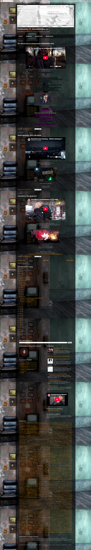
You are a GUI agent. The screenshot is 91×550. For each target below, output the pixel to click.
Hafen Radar (58, 464)
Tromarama (41, 524)
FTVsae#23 (54, 458)
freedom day (25, 457)
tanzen (61, 522)
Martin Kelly (53, 488)
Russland (39, 508)
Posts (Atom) (25, 263)
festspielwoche (61, 450)
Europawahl (37, 449)
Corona (36, 439)
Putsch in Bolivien (45, 503)
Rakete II (28, 504)
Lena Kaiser (53, 484)
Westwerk (44, 529)
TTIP (55, 524)
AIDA (52, 424)
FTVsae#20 (49, 458)
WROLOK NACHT (22, 532)
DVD (58, 446)
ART (61, 429)
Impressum (24, 473)
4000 (20, 424)
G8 (63, 459)
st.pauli (40, 517)
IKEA (69, 472)
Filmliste (60, 454)
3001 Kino (70, 423)
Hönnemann (41, 472)
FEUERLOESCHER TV (25, 452)
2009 (20, 324)
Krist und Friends (51, 480)
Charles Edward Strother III (57, 437)
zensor (43, 532)
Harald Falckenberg (43, 469)
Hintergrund (47, 471)
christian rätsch (24, 438)
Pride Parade (64, 500)
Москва (20, 533)
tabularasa (46, 521)
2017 (20, 309)
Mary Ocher (70, 488)
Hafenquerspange (27, 465)
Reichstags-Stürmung (50, 505)
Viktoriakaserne (54, 527)
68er (22, 424)
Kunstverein (63, 481)
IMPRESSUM (49, 36)
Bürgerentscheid (22, 437)
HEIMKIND (48, 470)
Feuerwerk (35, 454)
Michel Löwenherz (45, 490)
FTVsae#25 (58, 458)
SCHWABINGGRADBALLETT (51, 513)
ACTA (44, 424)
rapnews (44, 504)
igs (67, 472)
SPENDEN (70, 516)
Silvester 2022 (43, 515)
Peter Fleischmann (54, 497)
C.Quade (27, 437)
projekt (32, 501)
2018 (20, 308)
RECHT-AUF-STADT (34, 505)
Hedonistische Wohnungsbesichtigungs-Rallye (33, 470)
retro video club (57, 506)
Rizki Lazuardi (29, 507)
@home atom (21, 422)
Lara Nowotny (25, 484)
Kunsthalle (54, 481)
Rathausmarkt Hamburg (67, 504)
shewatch (64, 514)
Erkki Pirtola (50, 448)
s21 (57, 508)
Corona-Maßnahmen (44, 439)
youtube (29, 532)
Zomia (65, 532)
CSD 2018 (68, 439)
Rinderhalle (70, 506)
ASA (46, 430)
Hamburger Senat (26, 468)
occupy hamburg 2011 (68, 494)
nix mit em (20, 494)
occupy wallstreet (22, 495)
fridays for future (30, 457)
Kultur (67, 480)
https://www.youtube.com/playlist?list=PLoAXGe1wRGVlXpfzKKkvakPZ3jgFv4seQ (45, 254)
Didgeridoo (52, 443)
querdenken (51, 503)
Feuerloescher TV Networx (47, 453)
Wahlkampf (61, 528)
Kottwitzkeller (69, 479)
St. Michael (36, 517)
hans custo (67, 468)
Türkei (61, 524)
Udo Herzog (44, 525)
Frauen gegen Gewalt (66, 456)
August (22, 285)
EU (68, 448)
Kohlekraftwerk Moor (37, 479)
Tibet (57, 523)
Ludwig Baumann (37, 486)
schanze (44, 509)
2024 (20, 271)
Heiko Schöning (43, 470)
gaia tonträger (67, 459)
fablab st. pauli (65, 449)
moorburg (39, 491)
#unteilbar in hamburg (45, 422)
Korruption (64, 479)
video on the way (36, 527)
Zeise (31, 532)
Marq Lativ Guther (42, 488)
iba (66, 472)
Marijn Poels (63, 487)
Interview (64, 473)
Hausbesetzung (22, 470)
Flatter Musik (46, 455)
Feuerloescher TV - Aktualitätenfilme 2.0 (32, 29)
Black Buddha (48, 433)
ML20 (33, 491)
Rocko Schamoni (54, 507)
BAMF (64, 431)
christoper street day (53, 438)
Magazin (62, 486)
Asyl (54, 430)
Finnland (27, 455)
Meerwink (38, 489)
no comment (28, 494)
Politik (70, 498)
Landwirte (20, 484)
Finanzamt (21, 455)
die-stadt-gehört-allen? (43, 444)
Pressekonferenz (53, 500)
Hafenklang (21, 465)
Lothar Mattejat (27, 486)
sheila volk (57, 514)
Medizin (36, 489)
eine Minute (33, 447)
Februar (22, 296)
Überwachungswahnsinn (37, 525)
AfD (45, 424)
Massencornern (22, 489)
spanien (59, 516)
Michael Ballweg (24, 490)
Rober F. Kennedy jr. (35, 507)
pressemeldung (59, 500)
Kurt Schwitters (69, 481)
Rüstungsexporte (44, 508)
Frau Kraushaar (58, 456)
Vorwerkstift (53, 528)
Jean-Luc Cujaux (68, 474)
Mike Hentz (26, 491)
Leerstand (42, 484)
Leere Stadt (37, 484)
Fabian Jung (56, 449)
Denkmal (36, 443)
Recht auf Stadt (26, 505)
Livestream (60, 485)
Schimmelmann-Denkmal (29, 512)
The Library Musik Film (33, 523)
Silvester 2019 (38, 515)
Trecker (37, 524)
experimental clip (46, 449)
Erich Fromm (42, 448)
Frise (45, 457)
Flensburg (49, 455)
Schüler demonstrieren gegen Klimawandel (32, 513)
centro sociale (44, 437)
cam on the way (38, 437)
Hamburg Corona (47, 465)
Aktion (70, 424)
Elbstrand (55, 447)
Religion (25, 506)
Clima (27, 439)
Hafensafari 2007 (33, 465)
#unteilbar (39, 422)
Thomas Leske (48, 523)
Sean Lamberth (34, 514)
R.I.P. (65, 503)
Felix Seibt (48, 450)
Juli (21, 287)
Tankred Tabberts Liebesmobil (43, 522)
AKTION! (22, 372)
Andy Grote (46, 427)
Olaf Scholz (38, 495)
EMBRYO (28, 448)
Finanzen (24, 455)
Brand (49, 434)
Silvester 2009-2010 (27, 515)
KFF (50, 477)
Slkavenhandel (34, 516)
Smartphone (39, 516)
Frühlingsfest (49, 457)
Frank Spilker (26, 456)
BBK (49, 432)
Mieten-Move (54, 490)
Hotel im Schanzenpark (52, 472)
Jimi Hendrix (23, 475)
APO (46, 428)
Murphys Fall (63, 491)
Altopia (24, 427)
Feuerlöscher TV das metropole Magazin (65, 453)
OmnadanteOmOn (60, 495)
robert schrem (48, 507)
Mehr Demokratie (44, 489)
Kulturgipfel (29, 481)
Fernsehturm (56, 450)
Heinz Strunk (53, 470)
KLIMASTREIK (22, 479)
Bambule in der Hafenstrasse (58, 431)
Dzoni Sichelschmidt (62, 446)
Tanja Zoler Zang (28, 522)
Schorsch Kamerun (68, 512)
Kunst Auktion (49, 481)
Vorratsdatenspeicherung (42, 528)
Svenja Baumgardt (40, 521)
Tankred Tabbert (34, 522)
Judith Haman (69, 475)
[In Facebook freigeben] (39, 129)
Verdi (62, 526)
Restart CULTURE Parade (49, 506)
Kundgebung (39, 481)
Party (57, 496)
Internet (61, 473)
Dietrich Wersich (54, 444)
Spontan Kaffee (27, 517)
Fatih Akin (32, 450)
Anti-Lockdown (30, 428)
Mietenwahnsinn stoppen (62, 490)
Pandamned (51, 496)
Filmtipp (64, 454)
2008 (20, 326)
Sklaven (56, 515)
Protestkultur (64, 501)
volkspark (26, 528)
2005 (20, 331)
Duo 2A (55, 446)
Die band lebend (58, 443)
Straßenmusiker (69, 518)
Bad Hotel (37, 431)
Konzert (61, 479)
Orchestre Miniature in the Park (36, 496)
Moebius (36, 491)
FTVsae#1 (66, 457)
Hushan (64, 472)
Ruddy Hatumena (27, 508)
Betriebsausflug (28, 433)
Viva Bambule (68, 527)
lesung (57, 484)
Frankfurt (29, 456)
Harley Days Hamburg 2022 (52, 469)
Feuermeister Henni (22, 454)
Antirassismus (38, 428)
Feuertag (27, 454)
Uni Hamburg (24, 526)
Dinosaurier (59, 444)
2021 (20, 277)
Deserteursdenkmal (47, 443)
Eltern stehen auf (22, 448)
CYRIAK (41, 440)
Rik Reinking (65, 506)
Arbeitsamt (49, 428)
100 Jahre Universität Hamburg (62, 422)
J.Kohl (33, 474)
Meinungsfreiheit (50, 489)
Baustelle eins (33, 432)
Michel (40, 490)
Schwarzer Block (59, 513)
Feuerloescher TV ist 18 (29, 453)
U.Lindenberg (21, 525)
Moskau (42, 491)
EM (26, 448)
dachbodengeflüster (46, 440)
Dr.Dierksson (41, 446)
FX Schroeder (34, 459)
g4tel (62, 459)
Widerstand (48, 529)
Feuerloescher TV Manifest (37, 453)
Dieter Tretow (49, 444)
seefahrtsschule (40, 514)
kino (55, 477)
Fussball (29, 459)
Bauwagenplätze (45, 432)
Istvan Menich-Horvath (28, 474)
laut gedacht (30, 484)
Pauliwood (70, 496)
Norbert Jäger (49, 494)
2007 (20, 327)
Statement (70, 517)
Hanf (48, 468)
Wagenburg (57, 528)
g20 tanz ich (47, 459)
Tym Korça (70, 524)
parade (54, 496)
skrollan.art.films (23, 516)
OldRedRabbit (50, 495)
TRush (53, 524)
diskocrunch (21, 445)
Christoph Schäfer (68, 438)
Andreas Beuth (35, 427)
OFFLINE (27, 495)
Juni (21, 289)
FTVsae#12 (70, 457)
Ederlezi (67, 446)
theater (39, 523)
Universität (29, 526)
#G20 (25, 422)
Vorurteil (49, 528)
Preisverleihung (38, 500)
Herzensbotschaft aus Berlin (30, 471)
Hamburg (40, 465)
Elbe (45, 447)
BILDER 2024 (39, 36)
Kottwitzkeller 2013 (23, 480)
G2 (41, 459)
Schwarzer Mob (25, 514)
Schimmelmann (22, 512)
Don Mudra (62, 445)
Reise (68, 505)
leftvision (46, 484)
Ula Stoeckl (49, 525)
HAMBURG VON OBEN (57, 465)
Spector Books (65, 516)
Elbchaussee (41, 447)
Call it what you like (32, 437)
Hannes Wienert (52, 468)
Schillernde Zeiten (63, 511)
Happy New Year (35, 469)
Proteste (59, 501)
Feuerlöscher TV (55, 453)
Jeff (20, 475)
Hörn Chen (45, 472)
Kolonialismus (44, 479)
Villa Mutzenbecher (60, 527)
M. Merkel (56, 486)
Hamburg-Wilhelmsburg (67, 465)
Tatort (64, 522)
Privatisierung (69, 500)
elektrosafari (59, 447)
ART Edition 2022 (33, 430)
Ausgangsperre (69, 430)
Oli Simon (55, 495)
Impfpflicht (21, 473)
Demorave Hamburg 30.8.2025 (54, 380)
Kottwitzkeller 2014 (31, 480)
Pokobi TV (64, 498)
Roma (66, 507)
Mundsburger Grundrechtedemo (55, 491)
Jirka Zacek (27, 475)
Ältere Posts (69, 260)
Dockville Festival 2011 (49, 445)
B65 (34, 431)
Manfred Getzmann (54, 487)
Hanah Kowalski (40, 468)
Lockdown (64, 485)
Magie (66, 486)
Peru (39, 497)
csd (65, 439)
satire (36, 509)
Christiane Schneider (38, 438)
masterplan (28, 489)
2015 (20, 313)
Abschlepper (34, 424)
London (70, 485)
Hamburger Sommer (33, 468)
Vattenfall (55, 526)
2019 (20, 306)
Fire (29, 455)
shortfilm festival (69, 514)
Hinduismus (42, 471)
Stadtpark (53, 517)
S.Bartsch (55, 508)
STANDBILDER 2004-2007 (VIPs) (27, 369)
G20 (44, 459)
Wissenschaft (35, 530)
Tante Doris (50, 522)
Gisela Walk (48, 461)
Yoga (26, 532)
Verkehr (70, 526)
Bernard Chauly (21, 433)
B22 (32, 431)
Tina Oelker (24, 524)
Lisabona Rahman (46, 485)
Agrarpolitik (49, 424)
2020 (20, 278)
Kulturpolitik (34, 481)
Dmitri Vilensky (42, 445)
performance (26, 497)
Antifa (34, 428)
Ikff (71, 472)
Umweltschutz (63, 525)
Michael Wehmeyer (36, 490)
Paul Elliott (65, 496)
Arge (50, 429)
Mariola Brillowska (69, 487)
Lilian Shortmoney (39, 485)
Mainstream (41, 487)
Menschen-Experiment (57, 489)
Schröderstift (21, 513)
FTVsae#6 (21, 459)
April (21, 293)
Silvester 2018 (33, 515)
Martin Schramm (64, 488)
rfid (62, 506)
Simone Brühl (48, 515)
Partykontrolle (61, 496)
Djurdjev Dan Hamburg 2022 (34, 445)
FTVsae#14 (25, 458)
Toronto (34, 524)
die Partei (28, 444)
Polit (67, 498)
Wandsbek (70, 528)
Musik (29, 493)
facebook (23, 450)
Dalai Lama (61, 440)
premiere (42, 500)
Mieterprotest (69, 490)
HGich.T (39, 471)
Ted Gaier (70, 522)
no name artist (32, 494)
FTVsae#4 (70, 458)
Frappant (33, 456)
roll (64, 507)
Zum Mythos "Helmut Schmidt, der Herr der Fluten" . (59, 356)
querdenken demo (57, 503)
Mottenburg (46, 491)
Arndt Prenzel (54, 429)
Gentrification (53, 460)
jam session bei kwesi (47, 474)
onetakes (25, 496)
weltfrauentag (39, 529)
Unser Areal (34, 526)
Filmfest (53, 454)
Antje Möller (43, 428)
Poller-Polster (24, 500)
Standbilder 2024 (23, 361)
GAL (71, 459)
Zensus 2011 (47, 532)
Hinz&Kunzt (51, 471)
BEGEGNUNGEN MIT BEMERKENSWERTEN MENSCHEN (59, 432)
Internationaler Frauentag (54, 473)
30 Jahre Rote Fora (64, 423)
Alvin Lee (26, 427)
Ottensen (47, 496)
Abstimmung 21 (39, 424)
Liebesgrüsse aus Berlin (63, 484)
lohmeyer (67, 485)
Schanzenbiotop (50, 509)
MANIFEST (29, 36)
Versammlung (22, 527)
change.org (51, 437)
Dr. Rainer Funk (29, 446)
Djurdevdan (25, 445)
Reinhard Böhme (64, 505)
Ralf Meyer (31, 504)
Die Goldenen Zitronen (65, 443)
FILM (39, 454)
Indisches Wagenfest (30, 473)
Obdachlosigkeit (61, 494)
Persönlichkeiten (33, 497)
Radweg (20, 504)
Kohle (26, 479)
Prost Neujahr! (49, 501)
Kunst (44, 481)
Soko (45, 516)
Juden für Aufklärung (62, 475)
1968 (25, 423)
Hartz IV (60, 469)
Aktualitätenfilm (22, 426)
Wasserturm (21, 529)
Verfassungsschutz (66, 526)
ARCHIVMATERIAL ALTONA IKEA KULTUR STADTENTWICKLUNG (35, 429)
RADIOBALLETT (69, 503)
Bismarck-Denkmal (43, 433)
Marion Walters (22, 488)
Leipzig (49, 484)
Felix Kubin (44, 450)
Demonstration (58, 441)
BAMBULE (41, 431)
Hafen (54, 464)
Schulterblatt (44, 513)
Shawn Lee (50, 514)
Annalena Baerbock (68, 427)
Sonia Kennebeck (54, 516)
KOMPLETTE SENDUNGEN (53, 479)
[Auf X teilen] (38, 129)
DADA (51, 440)
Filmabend (42, 454)
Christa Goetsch (66, 437)
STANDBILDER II (24, 364)
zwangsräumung (69, 532)
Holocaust (21, 472)
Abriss (31, 424)
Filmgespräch (57, 454)
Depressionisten (41, 443)
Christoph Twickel (22, 439)
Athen (57, 430)
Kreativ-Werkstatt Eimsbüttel (40, 480)
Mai (21, 291)
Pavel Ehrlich (21, 497)
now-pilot (53, 494)
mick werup (50, 490)
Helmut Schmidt (58, 470)
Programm (29, 501)
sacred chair (61, 508)
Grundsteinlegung (27, 464)
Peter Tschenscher (66, 497)
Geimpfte (42, 460)
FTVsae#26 (62, 458)
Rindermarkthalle (22, 507)
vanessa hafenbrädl (50, 526)
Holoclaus (25, 472)
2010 (20, 322)
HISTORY (57, 471)
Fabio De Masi (61, 449)
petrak (71, 497)
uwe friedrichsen (39, 526)
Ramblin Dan (36, 504)
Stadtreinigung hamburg (59, 517)
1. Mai (55, 422)
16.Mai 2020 (21, 423)
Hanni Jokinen (58, 468)
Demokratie (52, 441)
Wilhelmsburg (56, 529)
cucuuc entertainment (36, 440)
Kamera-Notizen (48, 476)
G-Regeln (39, 459)
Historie (54, 471)
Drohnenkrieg (51, 446)
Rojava (58, 507)
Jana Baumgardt (58, 474)
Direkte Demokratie (65, 444)
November (22, 280)
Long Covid (21, 486)
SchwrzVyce (30, 514)
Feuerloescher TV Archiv (38, 452)
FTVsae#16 (33, 458)
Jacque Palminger (37, 474)
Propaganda (36, 501)
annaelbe (63, 427)
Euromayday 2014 (29, 449)
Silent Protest (21, 515)
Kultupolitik (63, 480)
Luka (41, 486)
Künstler (58, 481)
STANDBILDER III (24, 366)
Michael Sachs (30, 490)
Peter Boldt (42, 497)
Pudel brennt (40, 503)
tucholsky (57, 524)
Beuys (32, 433)
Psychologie (26, 503)
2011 (20, 320)
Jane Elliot (63, 474)
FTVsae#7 (25, 459)
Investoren (68, 473)
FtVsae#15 (29, 458)
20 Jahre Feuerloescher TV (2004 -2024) (34, 423)
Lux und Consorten (46, 486)
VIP (64, 527)
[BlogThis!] (36, 129)
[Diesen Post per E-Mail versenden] (35, 129)
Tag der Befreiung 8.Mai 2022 (64, 521)
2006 (20, 329)
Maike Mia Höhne (36, 487)
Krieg (46, 480)
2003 (20, 334)
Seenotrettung (45, 514)
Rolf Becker (62, 507)
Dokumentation (56, 445)
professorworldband (23, 501)
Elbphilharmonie (50, 447)
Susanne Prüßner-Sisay (23, 521)
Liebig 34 (68, 484)
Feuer (71, 450)
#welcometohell (51, 422)
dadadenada (55, 440)
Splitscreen (23, 517)
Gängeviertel (21, 460)
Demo (48, 441)
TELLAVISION (22, 523)
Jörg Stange (50, 475)
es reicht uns (61, 448)
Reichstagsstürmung (57, 505)
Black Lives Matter (61, 433)
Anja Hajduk (51, 427)
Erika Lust (45, 448)
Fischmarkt (32, 455)
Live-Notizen (55, 485)
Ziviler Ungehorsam (59, 532)
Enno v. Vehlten (36, 448)
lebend (34, 484)
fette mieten (66, 450)
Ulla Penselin (53, 525)
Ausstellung (29, 431)
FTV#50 (62, 457)
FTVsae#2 (45, 458)
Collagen (29, 439)
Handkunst (45, 468)
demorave (28, 443)
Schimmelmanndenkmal (38, 512)
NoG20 (36, 494)
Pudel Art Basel (34, 503)
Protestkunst (69, 501)
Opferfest (29, 496)
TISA (27, 524)
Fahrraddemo (28, 450)
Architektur (53, 428)
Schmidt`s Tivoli (55, 512)
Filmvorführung (69, 454)
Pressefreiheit (47, 500)
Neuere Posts (22, 260)
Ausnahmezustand (22, 431)
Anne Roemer (25, 428)
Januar (21, 304)
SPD (62, 516)
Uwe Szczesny (44, 526)
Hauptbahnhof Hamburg (67, 469)
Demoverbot (33, 443)
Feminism (52, 450)
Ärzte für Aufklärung (41, 430)
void (71, 527)
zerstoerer (52, 532)
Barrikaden (70, 431)
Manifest (59, 487)
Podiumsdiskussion (58, 498)
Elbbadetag (37, 447)
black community (54, 433)
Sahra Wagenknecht (66, 508)
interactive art (47, 473)
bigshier (34, 433)
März (21, 294)
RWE (52, 508)
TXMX (67, 524)
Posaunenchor (32, 500)
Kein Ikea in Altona (27, 477)
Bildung (38, 433)
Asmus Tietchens (50, 430)
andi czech (30, 427)
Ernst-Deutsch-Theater (55, 448)
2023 (20, 273)
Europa (33, 449)
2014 (20, 315)
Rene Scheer (36, 506)
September (22, 284)
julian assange (22, 476)
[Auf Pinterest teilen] (40, 129)
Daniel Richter (65, 440)
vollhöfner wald (30, 528)
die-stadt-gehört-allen (35, 444)
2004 (20, 333)
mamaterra (49, 487)
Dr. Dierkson (24, 446)
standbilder (65, 517)
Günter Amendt (46, 464)
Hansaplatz (29, 469)
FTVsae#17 (37, 458)
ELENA (64, 447)
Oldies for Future (44, 495)
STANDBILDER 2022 (24, 363)
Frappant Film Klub (38, 456)
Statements (21, 518)
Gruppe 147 (33, 464)
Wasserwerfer (26, 529)
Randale (41, 504)
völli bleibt (35, 528)
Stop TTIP (57, 518)
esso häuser (66, 448)
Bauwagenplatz (39, 432)
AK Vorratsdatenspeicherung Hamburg (61, 424)
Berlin (71, 432)
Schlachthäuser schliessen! (47, 512)
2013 (20, 317)
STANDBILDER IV (24, 368)
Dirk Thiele (70, 444)
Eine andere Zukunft (26, 447)
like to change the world (32, 485)
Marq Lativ (35, 488)
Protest (54, 501)
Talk (23, 522)
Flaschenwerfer (36, 455)
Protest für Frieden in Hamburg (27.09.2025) (57, 374)
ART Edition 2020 (25, 430)
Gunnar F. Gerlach (39, 464)
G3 (59, 459)
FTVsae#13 (21, 458)
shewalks (61, 514)
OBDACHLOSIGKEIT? (53, 385)
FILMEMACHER (48, 454)
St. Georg (32, 517)
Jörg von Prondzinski (55, 475)
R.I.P (63, 503)
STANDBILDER (23, 371)
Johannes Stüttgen (35, 475)
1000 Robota (70, 422)
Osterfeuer (43, 496)
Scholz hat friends (61, 512)
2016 (20, 311)
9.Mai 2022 (25, 424)
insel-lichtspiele (41, 473)
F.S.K (51, 449)
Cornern (32, 439)
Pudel (30, 503)
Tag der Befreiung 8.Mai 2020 (53, 521)
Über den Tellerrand (28, 525)
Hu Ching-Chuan (59, 472)
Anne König (21, 428)
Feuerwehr (31, 454)
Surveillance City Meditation (27, 196)
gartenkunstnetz (28, 460)
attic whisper (61, 430)
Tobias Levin (30, 524)
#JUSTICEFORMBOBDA (30, 422)
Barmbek (66, 431)
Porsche (28, 500)
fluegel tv (68, 455)
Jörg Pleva (46, 475)
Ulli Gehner (58, 525)
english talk (32, 448)
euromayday (23, 449)
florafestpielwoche (55, 455)
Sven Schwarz (33, 521)
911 (28, 424)
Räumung (21, 505)
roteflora (20, 508)
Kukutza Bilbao (57, 480)
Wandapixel (65, 528)
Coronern (56, 439)
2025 (20, 269)
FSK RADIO (53, 457)
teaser (67, 522)
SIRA (52, 515)
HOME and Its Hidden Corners (33, 472)
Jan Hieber (53, 474)
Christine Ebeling (45, 438)
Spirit (20, 517)
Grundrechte (21, 464)
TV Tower (63, 524)
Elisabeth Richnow (69, 447)
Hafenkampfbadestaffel (68, 464)
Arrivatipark (58, 429)
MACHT (60, 486)
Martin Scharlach (58, 488)
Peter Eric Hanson (47, 497)
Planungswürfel (51, 498)
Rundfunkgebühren (34, 508)
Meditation (32, 489)
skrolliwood (29, 516)
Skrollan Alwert (61, 515)
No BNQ (24, 494)
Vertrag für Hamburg (29, 527)
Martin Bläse (48, 488)
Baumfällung (27, 432)
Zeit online (34, 532)
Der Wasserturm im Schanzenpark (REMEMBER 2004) (36, 43)
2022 (20, 275)
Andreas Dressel (41, 427)
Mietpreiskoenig (21, 491)
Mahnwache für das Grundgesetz (25, 487)
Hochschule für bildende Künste (66, 471)
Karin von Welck (59, 476)
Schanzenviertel (22, 511)
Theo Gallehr (43, 523)
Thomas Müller (53, 523)
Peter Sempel (60, 497)
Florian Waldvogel (62, 455)
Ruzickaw (49, 508)
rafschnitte (24, 504)
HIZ (60, 471)
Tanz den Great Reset (56, 522)
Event (41, 449)
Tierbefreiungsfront (65, 523)
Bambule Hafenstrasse (48, 431)
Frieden (35, 457)
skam (54, 515)
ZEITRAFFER (39, 532)
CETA (48, 437)
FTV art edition (58, 457)
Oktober (22, 282)
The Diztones (27, 523)
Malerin (45, 487)
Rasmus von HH (55, 504)
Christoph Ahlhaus (61, 438)
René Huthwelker (30, 506)
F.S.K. (53, 449)
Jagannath (42, 474)
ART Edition (64, 429)
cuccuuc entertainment (27, 440)
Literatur (51, 485)
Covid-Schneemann (61, 439)
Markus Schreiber (29, 488)
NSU (55, 494)
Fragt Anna (21, 456)
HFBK (36, 471)
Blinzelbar (67, 433)
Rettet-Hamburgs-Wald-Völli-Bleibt (29, 135)
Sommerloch (49, 516)
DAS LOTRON (26, 441)
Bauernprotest (22, 432)
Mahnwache (69, 486)
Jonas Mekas (41, 475)
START (21, 36)
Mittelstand (30, 491)
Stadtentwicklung (46, 517)
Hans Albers (63, 468)
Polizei (20, 500)
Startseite (46, 260)
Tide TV (60, 523)
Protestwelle (21, 503)
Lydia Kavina (52, 486)
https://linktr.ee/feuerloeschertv (54, 410)
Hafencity (62, 464)
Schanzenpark (64, 509)
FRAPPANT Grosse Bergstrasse (49, 456)
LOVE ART (32, 486)
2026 (20, 268)
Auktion (65, 430)
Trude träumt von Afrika (47, 524)
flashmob (41, 455)
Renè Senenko (41, 506)
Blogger (46, 545)
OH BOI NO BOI (32, 495)
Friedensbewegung (41, 457)
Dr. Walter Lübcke (35, 446)
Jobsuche (30, 475)
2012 (20, 318)
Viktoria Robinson (49, 527)
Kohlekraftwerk (31, 479)
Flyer (71, 455)
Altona (66, 426)
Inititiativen (36, 473)
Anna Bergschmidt (57, 427)
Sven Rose (29, 521)
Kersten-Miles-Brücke (45, 477)
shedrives (54, 514)
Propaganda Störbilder (42, 501)
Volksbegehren (21, 528)
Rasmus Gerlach (49, 504)
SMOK (43, 516)
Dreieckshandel (46, 446)
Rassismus (60, 504)
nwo (57, 494)
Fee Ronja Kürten (38, 450)
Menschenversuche (65, 489)
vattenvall (59, 526)
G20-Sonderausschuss (54, 459)
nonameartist (40, 494)
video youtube (43, 527)
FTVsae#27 (66, 458)
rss (23, 508)
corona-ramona (51, 439)
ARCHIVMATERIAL (58, 428)
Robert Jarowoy (42, 507)
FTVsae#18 (42, 458)
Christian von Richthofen (31, 438)
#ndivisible (36, 422)
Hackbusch (51, 464)
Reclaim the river (43, 505)
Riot (25, 507)
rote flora (70, 507)
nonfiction (45, 494)
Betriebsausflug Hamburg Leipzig (60, 367)
